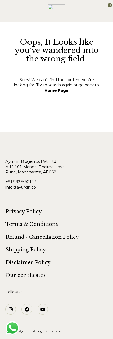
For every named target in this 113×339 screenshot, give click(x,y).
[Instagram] (10, 309)
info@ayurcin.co (20, 187)
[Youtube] (43, 309)
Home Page (56, 90)
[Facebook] (26, 309)
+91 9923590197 (21, 181)
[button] (5, 8)
